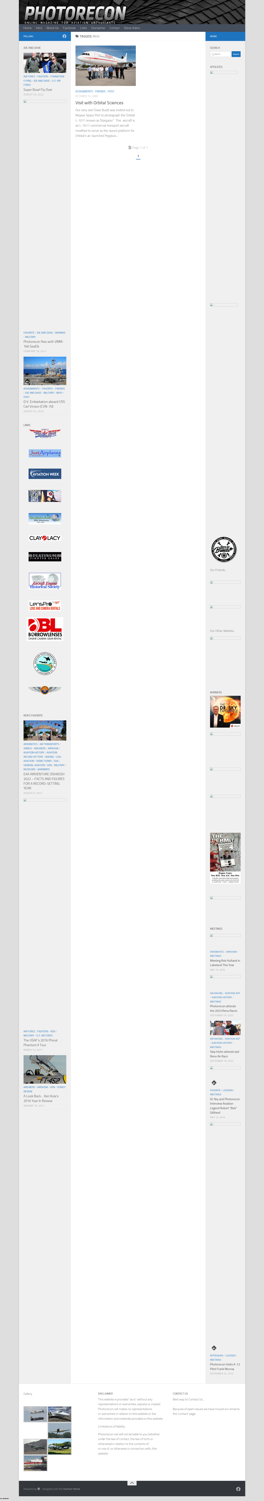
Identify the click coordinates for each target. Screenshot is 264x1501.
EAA (56, 760)
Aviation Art (232, 993)
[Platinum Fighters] (45, 560)
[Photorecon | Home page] (75, 18)
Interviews (216, 1355)
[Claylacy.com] (45, 540)
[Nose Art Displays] (45, 437)
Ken (49, 765)
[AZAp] (45, 693)
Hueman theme (71, 1488)
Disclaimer (98, 28)
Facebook (69, 28)
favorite (29, 332)
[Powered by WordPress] (38, 1489)
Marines (60, 332)
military (30, 336)
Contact (115, 28)
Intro (39, 28)
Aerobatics (30, 744)
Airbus (28, 748)
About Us (52, 28)
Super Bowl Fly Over (38, 90)
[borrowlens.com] (45, 640)
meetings (215, 955)
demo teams (44, 760)
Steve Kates (132, 28)
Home (27, 28)
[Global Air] (45, 523)
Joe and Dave (42, 80)
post (111, 91)
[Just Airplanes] (45, 456)
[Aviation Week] (45, 478)
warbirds (44, 769)
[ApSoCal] (44, 674)
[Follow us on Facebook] (64, 36)
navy (59, 392)
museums (29, 769)
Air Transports (49, 744)
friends (100, 91)
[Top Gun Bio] (45, 501)
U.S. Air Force (44, 1035)
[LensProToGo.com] (45, 610)
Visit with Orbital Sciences (99, 102)
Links (83, 28)
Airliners (40, 748)
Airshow (53, 748)
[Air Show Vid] (45, 588)
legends (228, 1090)
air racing (216, 993)
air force (29, 76)
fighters (42, 76)
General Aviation (34, 765)
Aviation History (34, 752)
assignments (84, 91)
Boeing (49, 756)
